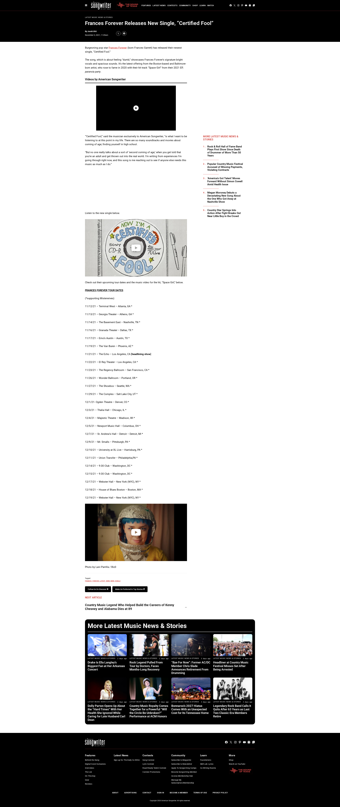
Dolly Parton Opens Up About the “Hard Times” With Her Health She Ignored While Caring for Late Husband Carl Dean (106, 713)
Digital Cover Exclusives (95, 764)
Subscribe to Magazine (181, 760)
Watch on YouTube (237, 764)
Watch (210, 5)
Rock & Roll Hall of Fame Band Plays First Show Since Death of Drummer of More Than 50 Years (224, 151)
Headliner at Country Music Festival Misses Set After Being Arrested (230, 666)
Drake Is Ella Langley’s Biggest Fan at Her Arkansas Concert (106, 666)
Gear (87, 780)
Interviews (89, 768)
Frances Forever (118, 47)
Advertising (130, 793)
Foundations (205, 760)
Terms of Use (200, 793)
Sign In (160, 793)
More (232, 755)
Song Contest (148, 760)
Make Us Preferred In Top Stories (129, 589)
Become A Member (179, 793)
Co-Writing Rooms (208, 768)
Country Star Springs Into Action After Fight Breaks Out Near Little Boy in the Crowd (224, 213)
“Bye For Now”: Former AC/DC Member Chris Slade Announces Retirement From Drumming (190, 668)
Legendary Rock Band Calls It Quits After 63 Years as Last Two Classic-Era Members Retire (232, 711)
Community (185, 5)
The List (88, 772)
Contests (172, 5)
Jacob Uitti (92, 31)
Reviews (88, 784)
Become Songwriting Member (184, 772)
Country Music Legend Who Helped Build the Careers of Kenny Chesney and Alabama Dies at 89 (129, 607)
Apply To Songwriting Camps (183, 768)
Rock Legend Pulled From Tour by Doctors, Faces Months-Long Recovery (146, 666)
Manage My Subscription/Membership (182, 781)
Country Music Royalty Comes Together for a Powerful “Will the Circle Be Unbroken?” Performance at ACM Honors (148, 711)
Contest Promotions (151, 772)
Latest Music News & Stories (99, 17)
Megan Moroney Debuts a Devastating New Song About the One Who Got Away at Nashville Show (224, 197)
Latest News (159, 5)
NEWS (112, 581)
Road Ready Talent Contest (154, 768)
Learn (202, 5)
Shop (195, 5)
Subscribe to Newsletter (181, 764)
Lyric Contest (148, 764)
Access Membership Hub (182, 776)
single (117, 581)
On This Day (90, 776)
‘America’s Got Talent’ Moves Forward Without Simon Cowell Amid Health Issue (225, 181)
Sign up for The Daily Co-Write (127, 760)
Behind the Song (92, 760)
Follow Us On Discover (97, 589)
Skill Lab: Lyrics (206, 764)
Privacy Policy (220, 793)
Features (146, 5)
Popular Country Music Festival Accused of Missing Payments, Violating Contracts (225, 167)
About (115, 793)
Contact (147, 793)
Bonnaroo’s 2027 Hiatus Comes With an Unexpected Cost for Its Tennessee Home (190, 709)
